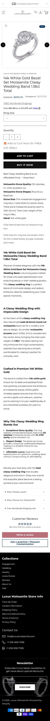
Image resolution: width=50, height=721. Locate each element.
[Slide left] (3, 44)
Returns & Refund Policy (14, 614)
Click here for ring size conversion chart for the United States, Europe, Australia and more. (23, 239)
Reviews (6, 580)
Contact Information (12, 606)
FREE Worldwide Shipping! (17, 103)
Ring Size (8, 113)
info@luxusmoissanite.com (21, 636)
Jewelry (5, 572)
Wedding (6, 568)
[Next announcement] (47, 4)
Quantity (8, 130)
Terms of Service (10, 618)
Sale (4, 588)
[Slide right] (47, 44)
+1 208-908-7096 (15, 642)
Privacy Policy (9, 622)
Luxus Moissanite (20, 700)
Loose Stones (8, 576)
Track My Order (9, 602)
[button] (3, 12)
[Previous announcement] (3, 4)
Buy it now (25, 165)
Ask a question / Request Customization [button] (25, 543)
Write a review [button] (25, 535)
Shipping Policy (9, 610)
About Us (6, 584)
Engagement (8, 564)
